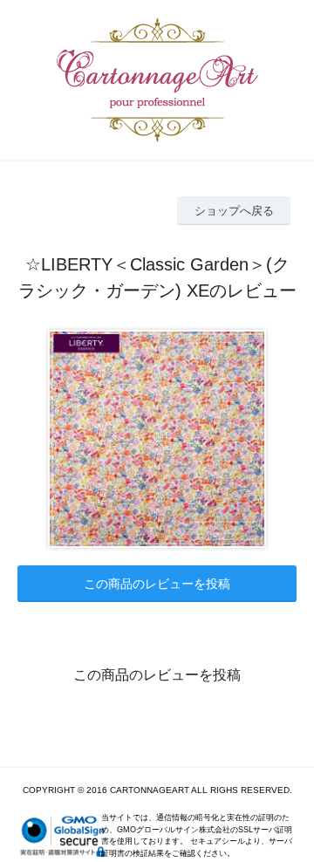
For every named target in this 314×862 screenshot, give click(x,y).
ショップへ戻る (234, 210)
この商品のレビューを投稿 (157, 584)
